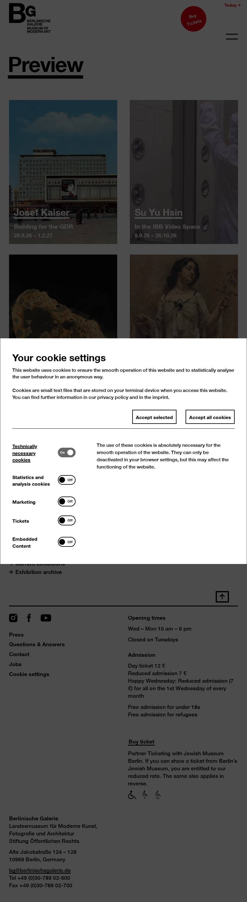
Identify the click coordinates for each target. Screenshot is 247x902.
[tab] (35, 452)
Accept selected (154, 416)
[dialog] (123, 451)
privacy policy (112, 397)
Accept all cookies (210, 416)
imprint (160, 397)
